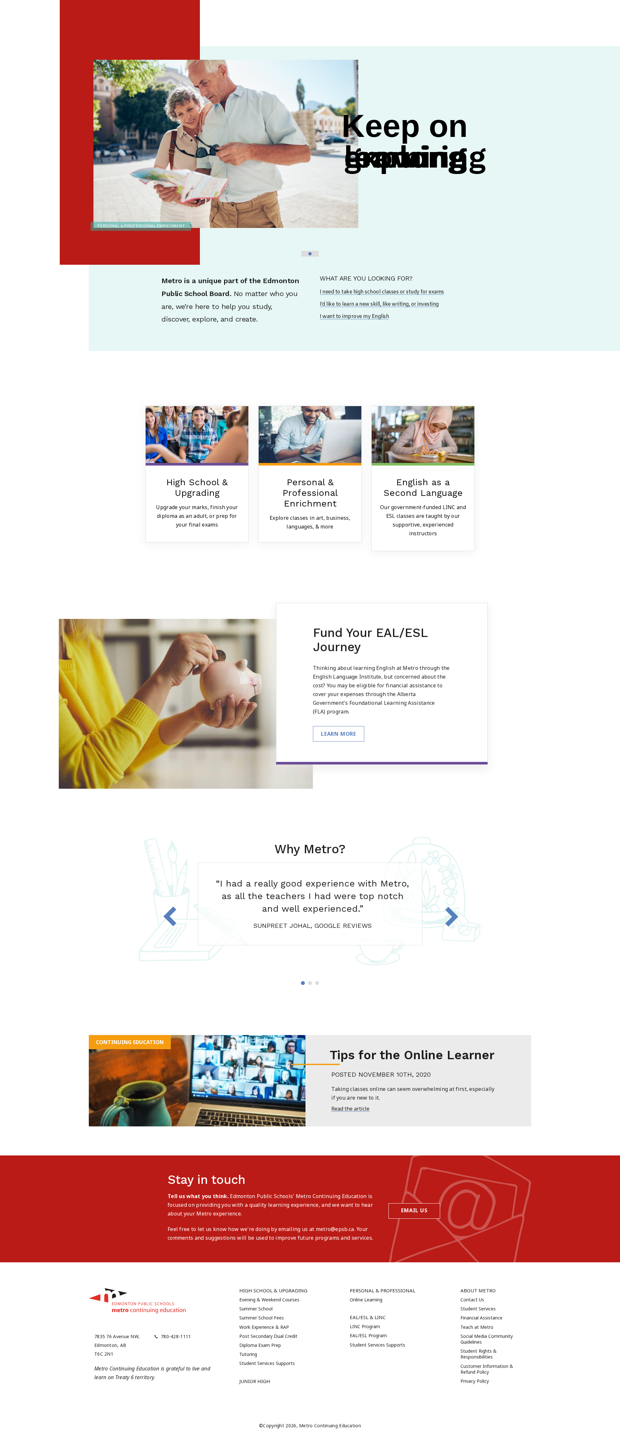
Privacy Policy (474, 1381)
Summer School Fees (261, 1318)
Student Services (478, 1309)
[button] (304, 253)
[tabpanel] (310, 904)
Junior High (254, 1381)
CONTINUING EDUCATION (130, 1042)
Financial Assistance (481, 1318)
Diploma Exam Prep (260, 1345)
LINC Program (365, 1326)
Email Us (414, 1210)
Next (451, 917)
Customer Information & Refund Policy (486, 1369)
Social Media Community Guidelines (486, 1339)
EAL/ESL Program (368, 1335)
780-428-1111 (176, 1336)
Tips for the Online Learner (412, 1055)
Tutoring (248, 1354)
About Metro (478, 1290)
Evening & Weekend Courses (269, 1300)
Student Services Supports (267, 1363)
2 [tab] (310, 983)
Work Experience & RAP (264, 1327)
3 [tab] (317, 983)
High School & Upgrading (273, 1290)
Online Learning (366, 1300)
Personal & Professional (382, 1290)
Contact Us (472, 1300)
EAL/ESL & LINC (368, 1317)
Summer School (256, 1309)
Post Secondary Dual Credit (268, 1336)
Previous (169, 917)
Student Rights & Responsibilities (478, 1354)
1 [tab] (303, 983)
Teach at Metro (476, 1327)
